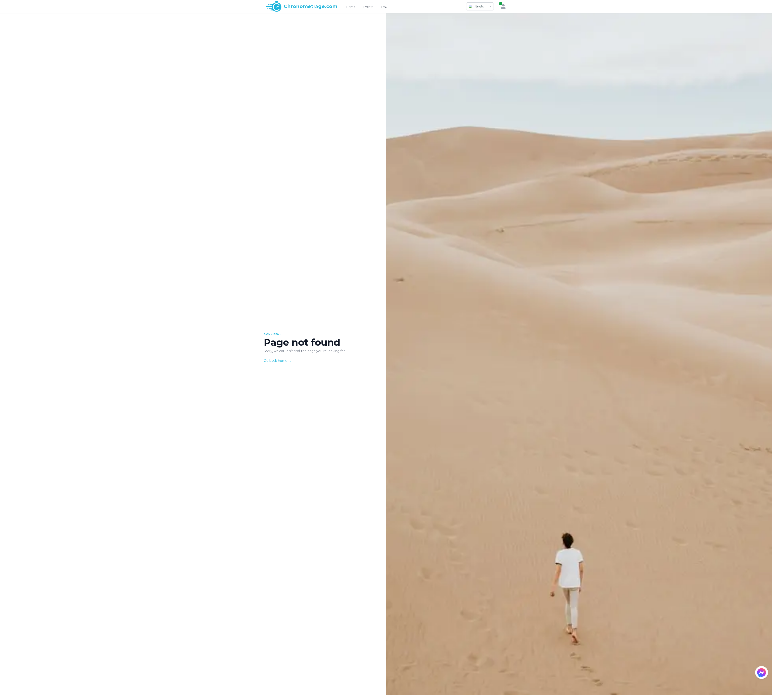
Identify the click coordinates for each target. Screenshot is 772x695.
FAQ (384, 7)
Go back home (277, 361)
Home (350, 7)
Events (368, 7)
